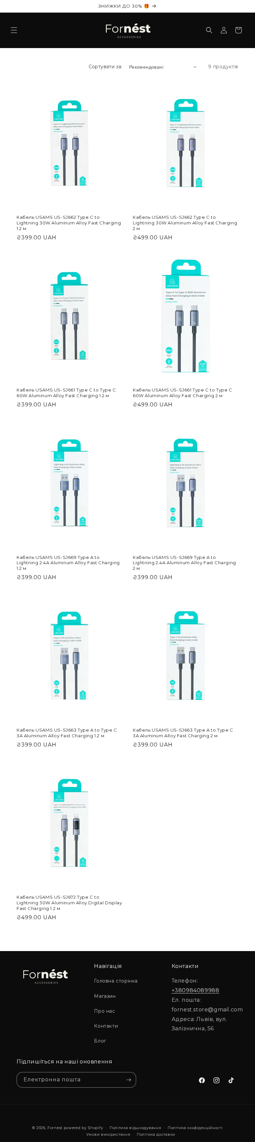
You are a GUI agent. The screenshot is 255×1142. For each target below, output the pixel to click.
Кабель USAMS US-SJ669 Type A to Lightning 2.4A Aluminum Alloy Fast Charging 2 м (184, 563)
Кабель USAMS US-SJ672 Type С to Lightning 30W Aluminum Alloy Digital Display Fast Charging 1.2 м (69, 902)
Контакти (106, 1026)
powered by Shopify (83, 1127)
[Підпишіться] (128, 1080)
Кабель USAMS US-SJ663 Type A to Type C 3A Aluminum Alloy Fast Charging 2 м (183, 732)
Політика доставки (156, 1134)
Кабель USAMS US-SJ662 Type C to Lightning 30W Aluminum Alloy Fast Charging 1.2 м (69, 222)
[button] (14, 30)
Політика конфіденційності (195, 1127)
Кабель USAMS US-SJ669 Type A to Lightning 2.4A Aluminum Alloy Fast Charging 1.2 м (68, 563)
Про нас (104, 1011)
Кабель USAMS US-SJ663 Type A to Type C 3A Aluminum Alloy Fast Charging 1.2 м (67, 732)
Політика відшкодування (135, 1127)
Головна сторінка (116, 981)
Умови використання (108, 1134)
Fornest (54, 1127)
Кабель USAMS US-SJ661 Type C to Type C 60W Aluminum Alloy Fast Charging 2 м (182, 392)
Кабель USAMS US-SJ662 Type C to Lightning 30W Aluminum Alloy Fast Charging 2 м (185, 222)
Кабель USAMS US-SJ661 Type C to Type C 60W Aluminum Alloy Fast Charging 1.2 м (66, 392)
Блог (100, 1041)
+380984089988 (195, 990)
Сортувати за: (106, 67)
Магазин (105, 996)
